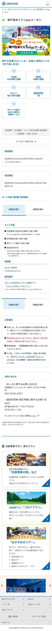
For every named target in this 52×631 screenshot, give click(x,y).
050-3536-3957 (14, 393)
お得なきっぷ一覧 (29, 9)
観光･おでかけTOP (14, 9)
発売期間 (8, 130)
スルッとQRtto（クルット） (18, 286)
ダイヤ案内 (41, 616)
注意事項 (20, 134)
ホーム (4, 9)
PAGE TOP (6, 623)
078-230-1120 (13, 409)
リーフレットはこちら (25, 141)
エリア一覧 (5, 604)
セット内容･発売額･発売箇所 (35, 130)
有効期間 (18, 130)
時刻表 (15, 616)
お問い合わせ (32, 134)
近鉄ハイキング (7, 610)
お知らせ (31, 599)
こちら (31, 289)
